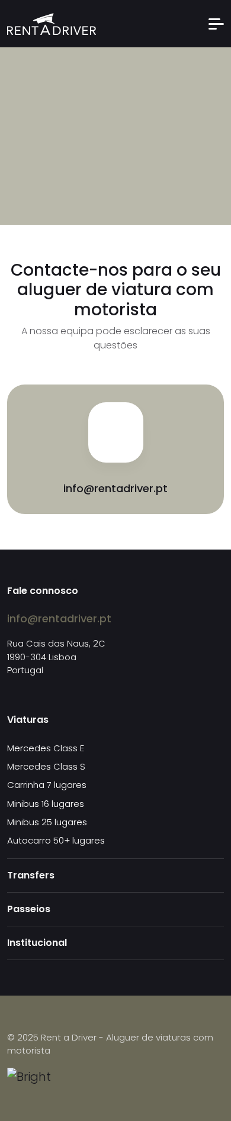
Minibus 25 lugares (47, 822)
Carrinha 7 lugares (46, 784)
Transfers (30, 875)
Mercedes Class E (45, 748)
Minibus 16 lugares (45, 803)
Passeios (28, 909)
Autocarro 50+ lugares (56, 840)
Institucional (37, 942)
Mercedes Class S (46, 766)
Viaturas (28, 719)
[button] (216, 24)
